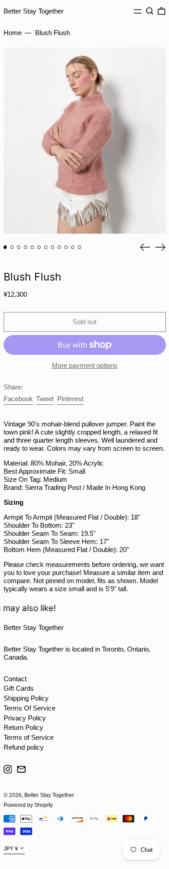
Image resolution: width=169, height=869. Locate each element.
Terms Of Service (29, 708)
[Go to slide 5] (32, 247)
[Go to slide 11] (73, 247)
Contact (15, 679)
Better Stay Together (34, 11)
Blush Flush (52, 32)
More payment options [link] (85, 365)
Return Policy (23, 727)
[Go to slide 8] (53, 247)
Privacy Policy (25, 718)
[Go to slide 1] (5, 247)
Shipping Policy (26, 698)
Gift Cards (19, 688)
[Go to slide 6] (39, 247)
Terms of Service (29, 737)
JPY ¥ (11, 849)
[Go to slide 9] (59, 247)
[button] (150, 11)
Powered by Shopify (28, 805)
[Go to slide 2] (12, 247)
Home (13, 32)
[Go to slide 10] (66, 247)
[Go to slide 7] (46, 247)
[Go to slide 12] (80, 247)
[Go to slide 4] (25, 247)
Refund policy (24, 747)
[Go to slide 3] (19, 247)
